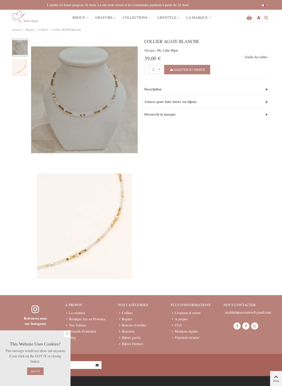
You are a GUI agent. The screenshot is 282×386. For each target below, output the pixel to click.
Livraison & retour (187, 312)
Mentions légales (186, 331)
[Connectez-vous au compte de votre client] (258, 17)
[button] (265, 5)
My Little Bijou (167, 50)
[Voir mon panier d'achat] (249, 17)
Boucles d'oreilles (134, 325)
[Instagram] (254, 326)
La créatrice (77, 312)
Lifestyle (167, 17)
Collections (135, 17)
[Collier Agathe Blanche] (84, 99)
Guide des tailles (256, 56)
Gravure (104, 17)
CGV (178, 325)
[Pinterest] (245, 326)
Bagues (127, 319)
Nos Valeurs (77, 325)
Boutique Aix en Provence (87, 319)
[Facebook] (237, 326)
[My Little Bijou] (25, 17)
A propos (181, 319)
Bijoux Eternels (132, 343)
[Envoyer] (97, 365)
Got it (35, 371)
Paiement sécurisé (187, 337)
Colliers (127, 312)
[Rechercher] (266, 17)
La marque (197, 17)
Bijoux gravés (131, 337)
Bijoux (78, 17)
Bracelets (128, 331)
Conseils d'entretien (82, 331)
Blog (72, 337)
